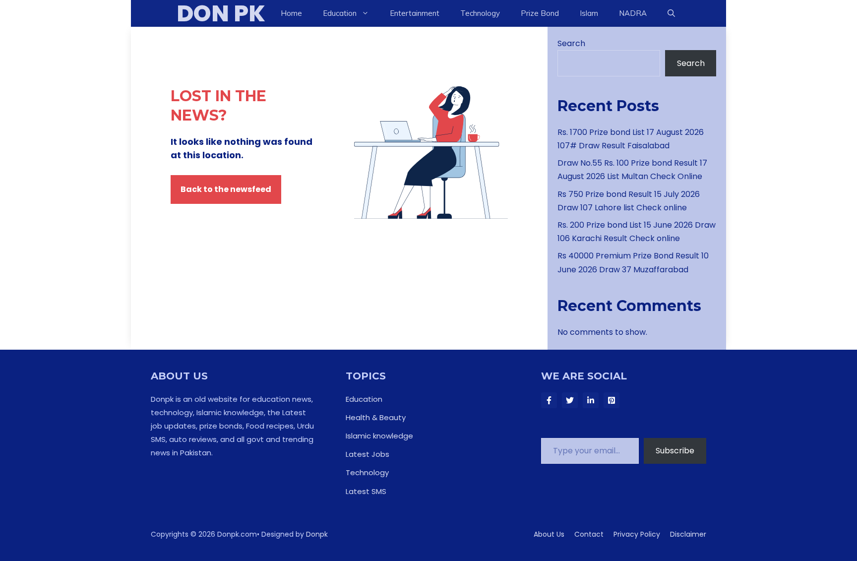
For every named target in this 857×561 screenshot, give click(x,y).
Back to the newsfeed (226, 189)
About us (549, 534)
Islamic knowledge (379, 436)
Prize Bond (540, 13)
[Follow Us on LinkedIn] (591, 400)
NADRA (633, 13)
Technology (480, 13)
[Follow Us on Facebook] (549, 400)
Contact (589, 534)
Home (291, 13)
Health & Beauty (376, 417)
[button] (671, 13)
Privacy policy (636, 534)
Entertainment (414, 13)
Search (571, 43)
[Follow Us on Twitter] (570, 400)
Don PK (221, 13)
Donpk (317, 534)
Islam (589, 13)
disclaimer (688, 534)
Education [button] (340, 13)
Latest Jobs (367, 454)
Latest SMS (366, 491)
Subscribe (675, 450)
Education (364, 399)
